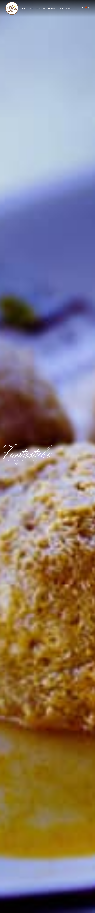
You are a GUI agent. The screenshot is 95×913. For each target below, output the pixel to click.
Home (23, 8)
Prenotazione (41, 8)
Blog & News (51, 8)
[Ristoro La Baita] (12, 8)
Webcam (61, 8)
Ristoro (31, 8)
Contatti (69, 8)
